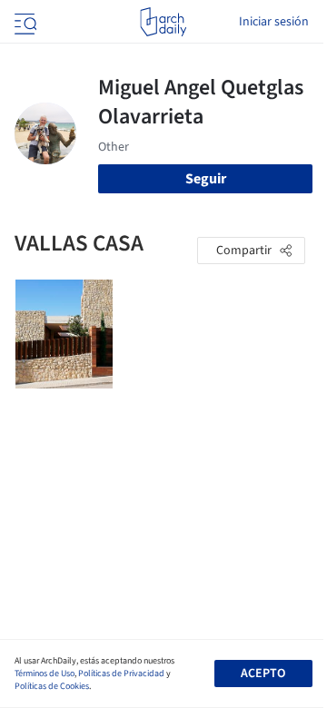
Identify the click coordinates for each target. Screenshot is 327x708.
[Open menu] (23, 21)
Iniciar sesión (274, 21)
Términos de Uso (44, 673)
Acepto (263, 673)
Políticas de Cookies (52, 686)
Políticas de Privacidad (121, 673)
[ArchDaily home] (163, 21)
